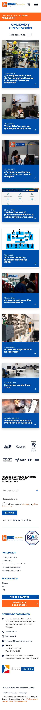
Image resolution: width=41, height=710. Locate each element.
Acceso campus (19, 597)
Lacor (5, 16)
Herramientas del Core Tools (17, 386)
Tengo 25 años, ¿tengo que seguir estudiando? (17, 127)
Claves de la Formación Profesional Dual (17, 301)
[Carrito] (29, 4)
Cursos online (7, 561)
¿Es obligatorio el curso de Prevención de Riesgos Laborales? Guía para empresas (18, 79)
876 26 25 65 (11, 632)
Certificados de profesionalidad (13, 564)
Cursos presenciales (9, 557)
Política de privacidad (11, 688)
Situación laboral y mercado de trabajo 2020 (15, 259)
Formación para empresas (11, 571)
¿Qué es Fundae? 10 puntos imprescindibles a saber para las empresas (18, 214)
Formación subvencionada (11, 567)
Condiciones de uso (10, 693)
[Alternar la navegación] (36, 4)
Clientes (5, 583)
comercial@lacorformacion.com (18, 641)
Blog (13, 16)
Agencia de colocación (19, 604)
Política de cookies (27, 688)
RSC (3, 586)
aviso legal (25, 504)
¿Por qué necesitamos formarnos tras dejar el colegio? (17, 174)
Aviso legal (23, 693)
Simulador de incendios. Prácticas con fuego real (18, 421)
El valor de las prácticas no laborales (18, 350)
